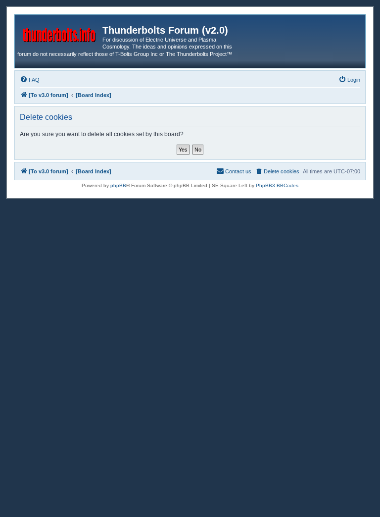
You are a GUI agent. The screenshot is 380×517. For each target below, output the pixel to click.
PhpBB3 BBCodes (277, 185)
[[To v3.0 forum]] (59, 33)
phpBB (118, 185)
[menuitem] (30, 80)
